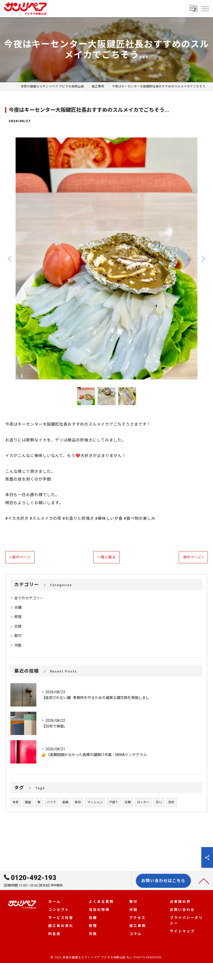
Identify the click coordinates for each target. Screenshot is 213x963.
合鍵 (18, 607)
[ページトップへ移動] (204, 881)
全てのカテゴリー (28, 598)
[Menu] (205, 8)
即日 (78, 802)
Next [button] (202, 258)
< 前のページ (19, 557)
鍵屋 (28, 802)
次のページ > (193, 557)
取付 (18, 636)
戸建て (113, 802)
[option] (106, 258)
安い (159, 802)
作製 (18, 645)
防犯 (171, 802)
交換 (18, 626)
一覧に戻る (106, 557)
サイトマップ (182, 931)
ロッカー (143, 802)
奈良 (15, 802)
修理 (18, 617)
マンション (95, 802)
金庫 (65, 802)
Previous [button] (10, 258)
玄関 (128, 802)
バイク (51, 802)
